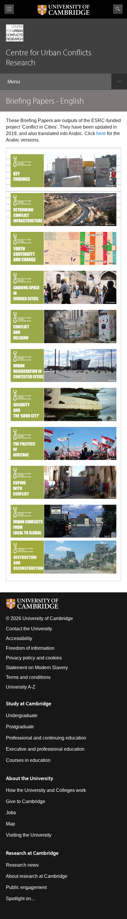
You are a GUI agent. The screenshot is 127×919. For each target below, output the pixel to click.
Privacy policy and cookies (34, 657)
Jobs (11, 812)
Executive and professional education (45, 749)
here (101, 133)
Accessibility (19, 638)
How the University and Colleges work (46, 790)
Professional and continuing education (46, 737)
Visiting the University (28, 834)
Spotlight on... (20, 898)
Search (118, 9)
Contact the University (29, 628)
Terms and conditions (28, 677)
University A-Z (20, 686)
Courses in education (28, 760)
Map (10, 823)
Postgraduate (20, 726)
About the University (29, 778)
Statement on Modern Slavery (37, 667)
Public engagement (26, 887)
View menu (9, 9)
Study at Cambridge (28, 703)
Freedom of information (30, 648)
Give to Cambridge (25, 801)
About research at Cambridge (36, 876)
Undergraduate (22, 715)
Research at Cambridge (32, 853)
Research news (22, 865)
